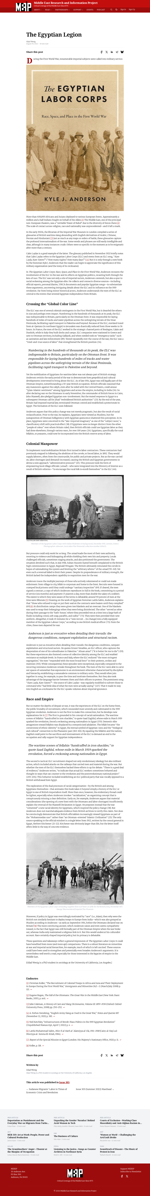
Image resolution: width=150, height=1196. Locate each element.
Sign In (123, 9)
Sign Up (132, 9)
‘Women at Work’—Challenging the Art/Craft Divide (118, 1136)
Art (9, 1132)
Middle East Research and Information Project (66, 3)
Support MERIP (127, 1169)
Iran (102, 1146)
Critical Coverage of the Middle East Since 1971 (51, 6)
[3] (51, 238)
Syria (56, 1146)
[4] (87, 259)
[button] (38, 10)
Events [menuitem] (90, 10)
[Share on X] (106, 52)
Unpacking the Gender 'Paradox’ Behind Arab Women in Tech (74, 1121)
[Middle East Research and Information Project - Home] (23, 6)
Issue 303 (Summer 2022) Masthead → (95, 1089)
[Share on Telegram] (117, 52)
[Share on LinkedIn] (111, 52)
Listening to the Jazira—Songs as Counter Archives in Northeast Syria (75, 1150)
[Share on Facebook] (101, 52)
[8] (35, 926)
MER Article (13, 1117)
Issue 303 (64, 1082)
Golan (10, 1146)
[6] (31, 606)
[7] (46, 715)
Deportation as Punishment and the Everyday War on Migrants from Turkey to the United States (28, 1123)
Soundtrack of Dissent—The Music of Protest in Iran (118, 1150)
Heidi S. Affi (58, 1155)
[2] (118, 223)
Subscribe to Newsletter (130, 1171)
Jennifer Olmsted (68, 1126)
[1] (82, 220)
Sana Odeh (79, 1126)
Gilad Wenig (31, 42)
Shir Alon (57, 1139)
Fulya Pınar (12, 1126)
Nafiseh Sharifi (105, 1155)
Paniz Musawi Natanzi (108, 1126)
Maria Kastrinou (23, 1155)
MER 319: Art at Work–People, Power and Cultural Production (28, 1136)
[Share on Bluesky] (122, 52)
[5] (46, 600)
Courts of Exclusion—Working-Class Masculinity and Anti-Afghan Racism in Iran (120, 1123)
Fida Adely (57, 1126)
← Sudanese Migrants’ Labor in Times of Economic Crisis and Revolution (46, 1091)
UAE (55, 1133)
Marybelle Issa (105, 1140)
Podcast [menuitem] (101, 10)
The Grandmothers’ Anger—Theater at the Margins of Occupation (27, 1150)
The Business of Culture (66, 1136)
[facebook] (122, 1176)
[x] (127, 1176)
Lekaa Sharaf (12, 1155)
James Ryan (12, 1140)
